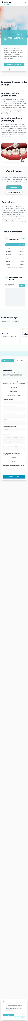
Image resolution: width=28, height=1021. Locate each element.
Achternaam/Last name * (8, 406)
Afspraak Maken (20, 360)
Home (5, 33)
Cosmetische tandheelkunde (10, 34)
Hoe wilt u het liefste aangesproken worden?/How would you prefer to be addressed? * (14, 383)
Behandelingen (11, 33)
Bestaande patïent (13, 192)
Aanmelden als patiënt (13, 64)
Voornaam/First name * (8, 399)
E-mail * (5, 419)
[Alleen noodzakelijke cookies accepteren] (24, 1001)
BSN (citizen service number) (13, 446)
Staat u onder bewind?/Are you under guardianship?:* (11, 454)
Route (21, 285)
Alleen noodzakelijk (19, 1015)
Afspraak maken (15, 69)
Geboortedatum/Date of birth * (10, 426)
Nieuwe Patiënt (7, 360)
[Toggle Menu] (25, 3)
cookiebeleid (10, 1009)
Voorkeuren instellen (19, 1018)
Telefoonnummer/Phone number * (11, 413)
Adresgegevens (6, 434)
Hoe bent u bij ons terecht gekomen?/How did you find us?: (13, 466)
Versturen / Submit (14, 476)
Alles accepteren (7, 1015)
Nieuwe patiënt (13, 187)
